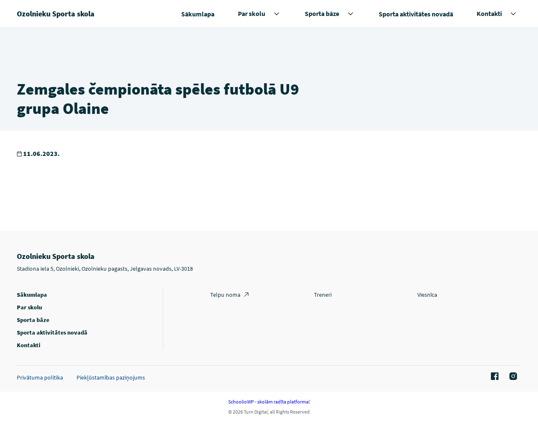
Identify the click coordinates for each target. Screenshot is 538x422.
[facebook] (493, 376)
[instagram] (512, 376)
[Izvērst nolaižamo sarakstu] (277, 14)
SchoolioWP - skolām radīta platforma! (269, 401)
